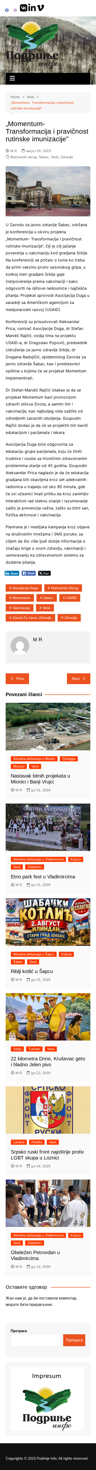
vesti (46, 608)
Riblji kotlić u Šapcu (32, 971)
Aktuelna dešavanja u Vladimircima (38, 859)
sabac (48, 598)
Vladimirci (35, 867)
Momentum (21, 598)
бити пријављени (36, 1304)
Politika (37, 1142)
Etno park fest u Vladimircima (43, 876)
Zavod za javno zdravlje (32, 618)
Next (76, 678)
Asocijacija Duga (25, 588)
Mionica (18, 766)
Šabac (44, 157)
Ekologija (68, 759)
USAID (71, 598)
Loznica (18, 1142)
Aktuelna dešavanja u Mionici (34, 759)
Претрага (19, 1331)
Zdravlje (67, 157)
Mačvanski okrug (23, 157)
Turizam (34, 1049)
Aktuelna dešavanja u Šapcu (33, 954)
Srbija (17, 1049)
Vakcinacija (21, 608)
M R (13, 151)
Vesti (54, 157)
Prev (20, 678)
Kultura (76, 859)
